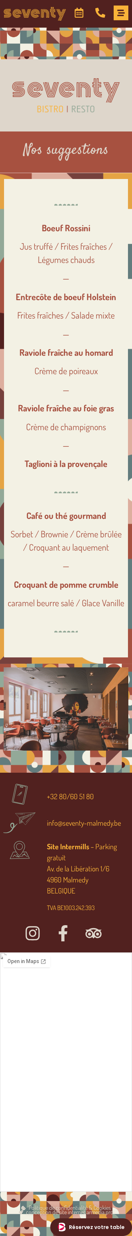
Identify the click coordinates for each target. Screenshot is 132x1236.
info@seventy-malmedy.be (84, 823)
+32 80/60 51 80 (70, 796)
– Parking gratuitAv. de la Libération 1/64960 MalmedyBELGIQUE (82, 868)
